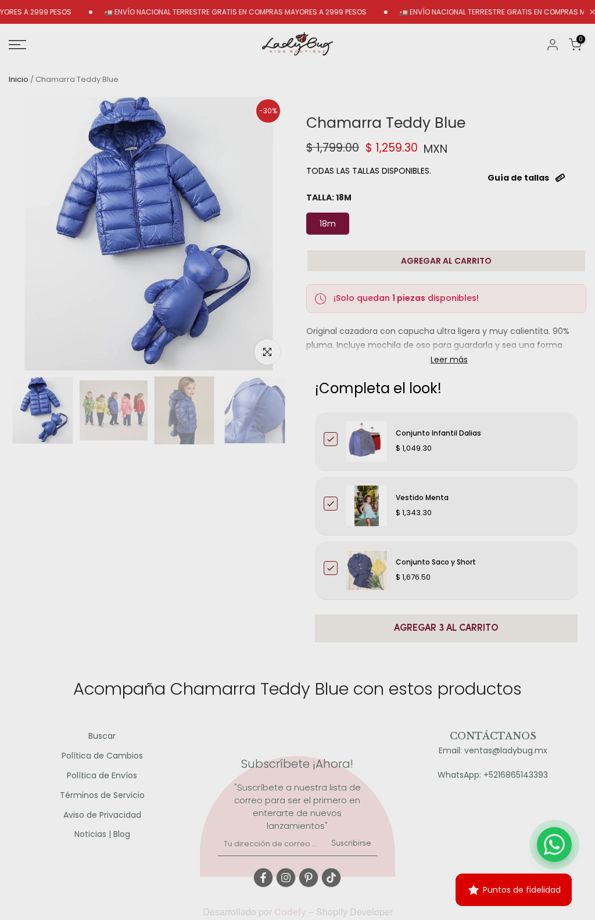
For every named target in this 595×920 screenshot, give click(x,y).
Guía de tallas (518, 178)
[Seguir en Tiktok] (331, 877)
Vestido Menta (422, 497)
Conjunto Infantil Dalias (438, 433)
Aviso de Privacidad (102, 815)
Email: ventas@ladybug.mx (493, 750)
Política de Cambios (102, 755)
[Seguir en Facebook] (263, 877)
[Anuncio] (217, 12)
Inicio (18, 79)
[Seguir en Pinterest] (308, 877)
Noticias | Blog (102, 834)
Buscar (102, 736)
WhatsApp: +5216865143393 (493, 775)
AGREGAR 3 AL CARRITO (446, 628)
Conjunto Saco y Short (436, 562)
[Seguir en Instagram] (286, 877)
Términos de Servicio (102, 795)
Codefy (291, 911)
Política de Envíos (102, 775)
